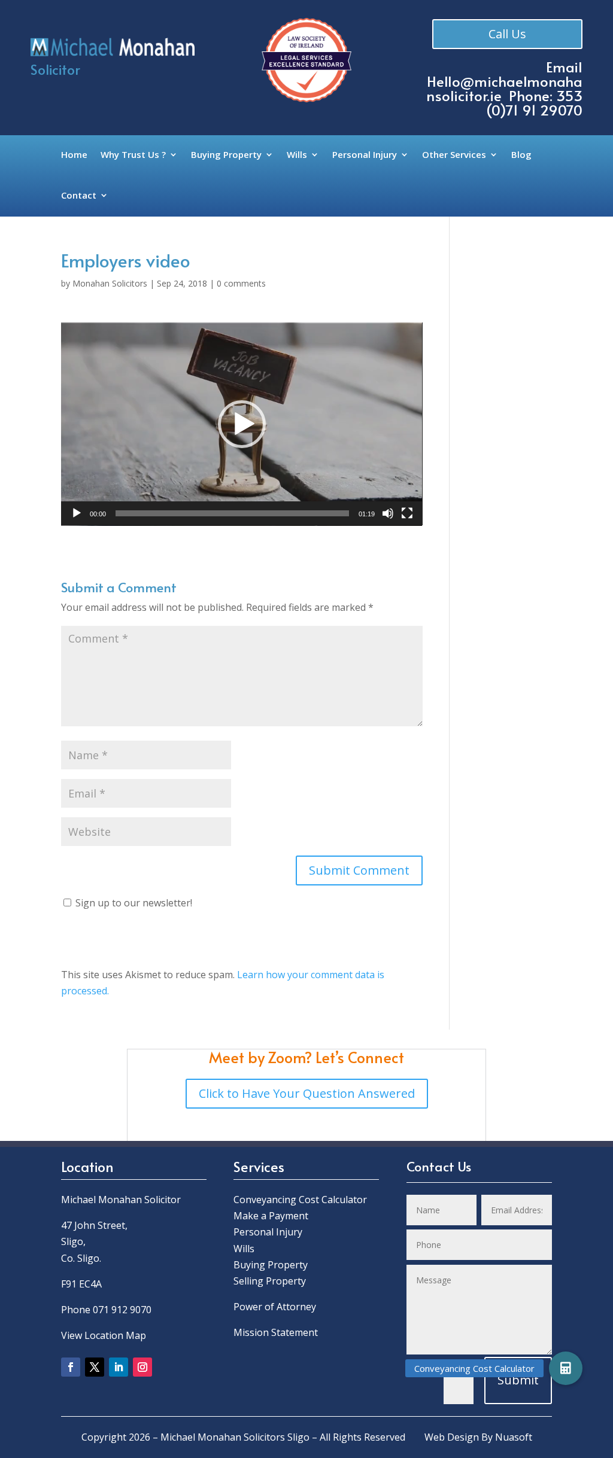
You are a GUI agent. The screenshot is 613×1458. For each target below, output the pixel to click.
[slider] (232, 513)
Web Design (451, 1437)
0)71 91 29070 (536, 110)
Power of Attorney (274, 1306)
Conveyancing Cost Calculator (300, 1199)
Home (74, 155)
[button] (242, 424)
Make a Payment (270, 1215)
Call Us (507, 34)
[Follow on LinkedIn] (118, 1367)
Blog (521, 155)
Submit (518, 1380)
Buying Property (226, 155)
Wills (297, 155)
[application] (241, 424)
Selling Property (269, 1280)
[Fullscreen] (407, 513)
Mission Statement (276, 1332)
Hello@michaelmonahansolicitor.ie (504, 88)
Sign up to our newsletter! (133, 902)
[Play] (77, 513)
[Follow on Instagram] (142, 1367)
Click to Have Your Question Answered (307, 1093)
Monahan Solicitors (109, 283)
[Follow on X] (94, 1367)
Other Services (454, 155)
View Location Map (103, 1335)
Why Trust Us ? (133, 155)
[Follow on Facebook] (70, 1367)
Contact (78, 196)
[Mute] (388, 513)
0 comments (241, 283)
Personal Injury (364, 155)
